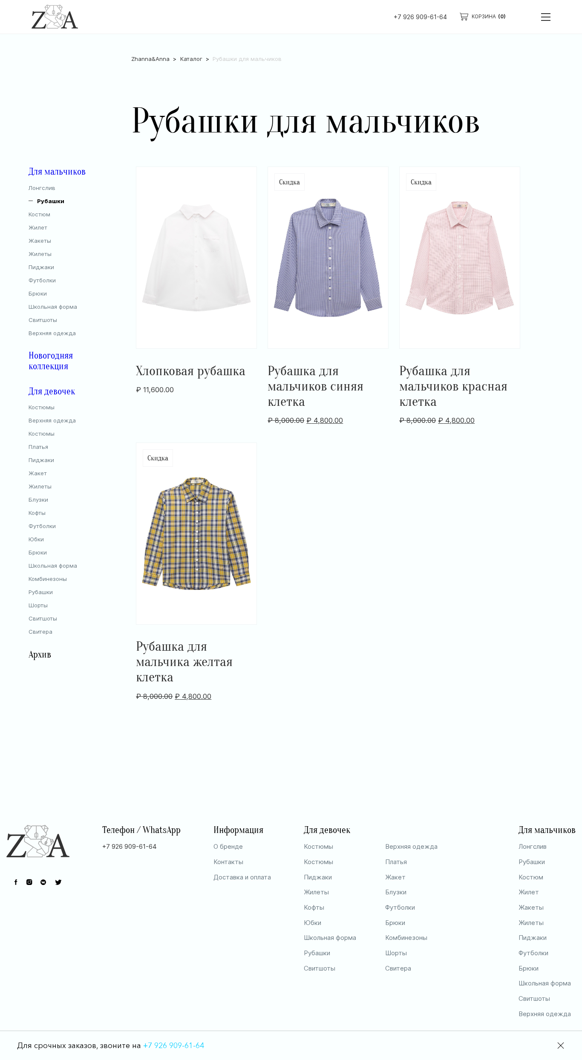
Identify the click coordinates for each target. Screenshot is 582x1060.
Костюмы (42, 407)
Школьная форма (53, 306)
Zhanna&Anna (150, 58)
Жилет (38, 227)
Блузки (38, 499)
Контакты (228, 862)
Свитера (40, 631)
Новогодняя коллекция (51, 361)
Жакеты (40, 240)
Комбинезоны (48, 578)
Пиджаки (41, 267)
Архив (40, 654)
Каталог (191, 58)
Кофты (37, 512)
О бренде (228, 846)
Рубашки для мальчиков (247, 58)
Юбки (36, 539)
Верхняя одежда (52, 333)
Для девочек (52, 391)
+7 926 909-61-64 (420, 16)
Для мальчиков (57, 172)
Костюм (39, 214)
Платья (38, 446)
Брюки (38, 293)
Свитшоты (43, 319)
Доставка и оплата (242, 877)
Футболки (42, 280)
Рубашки (50, 201)
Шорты (38, 605)
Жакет (38, 473)
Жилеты (40, 253)
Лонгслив (42, 187)
